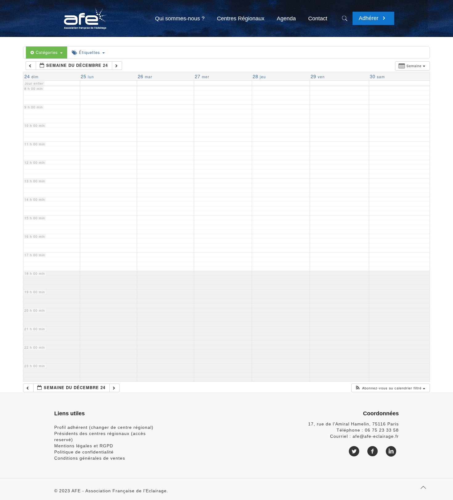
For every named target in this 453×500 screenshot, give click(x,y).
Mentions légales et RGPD (83, 445)
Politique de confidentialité (84, 451)
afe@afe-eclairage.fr (376, 436)
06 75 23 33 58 (382, 430)
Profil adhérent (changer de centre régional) (103, 427)
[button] (390, 388)
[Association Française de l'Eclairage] (84, 15)
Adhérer (369, 18)
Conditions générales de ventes (89, 458)
